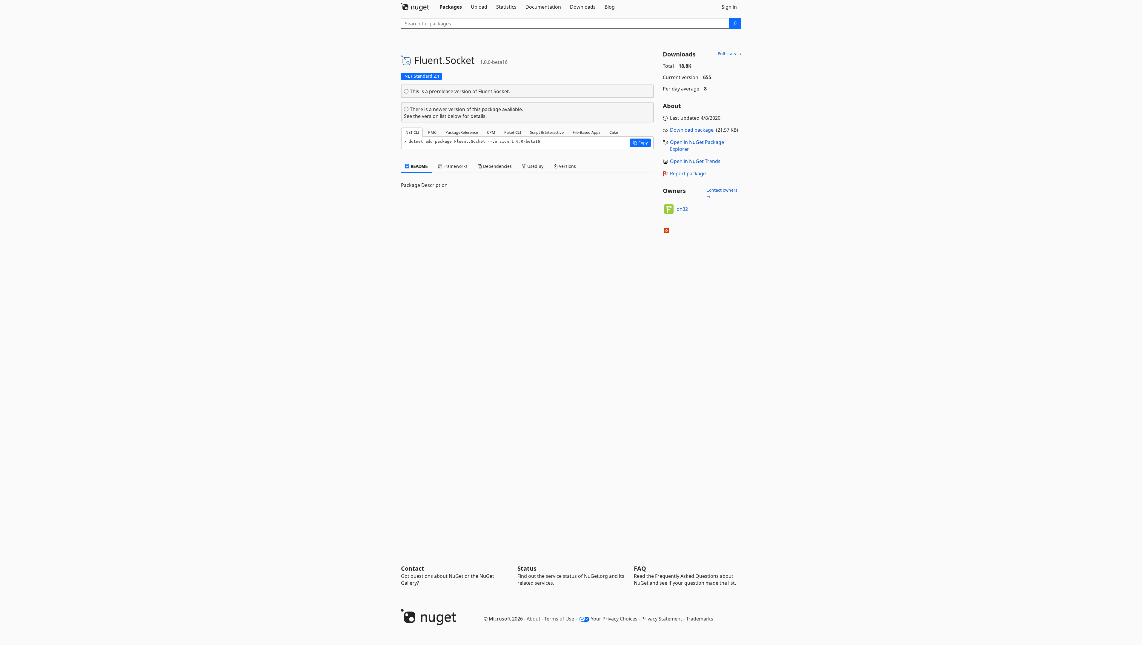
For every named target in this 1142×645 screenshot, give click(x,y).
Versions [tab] (567, 166)
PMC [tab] (432, 132)
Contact (412, 568)
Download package (692, 130)
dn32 (682, 209)
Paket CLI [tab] (512, 132)
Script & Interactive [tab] (547, 132)
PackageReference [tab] (461, 132)
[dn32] (668, 209)
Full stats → (729, 53)
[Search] (735, 23)
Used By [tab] (534, 166)
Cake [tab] (613, 132)
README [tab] (419, 166)
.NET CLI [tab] (412, 132)
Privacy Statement (661, 618)
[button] (640, 143)
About (533, 618)
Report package (688, 173)
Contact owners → (721, 193)
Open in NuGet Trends (695, 161)
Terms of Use (559, 618)
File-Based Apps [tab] (586, 132)
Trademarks (699, 618)
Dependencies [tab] (497, 166)
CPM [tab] (491, 132)
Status (527, 568)
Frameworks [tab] (455, 166)
